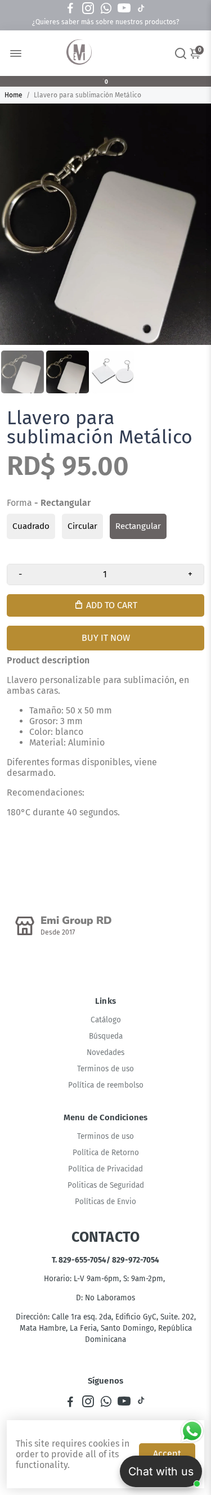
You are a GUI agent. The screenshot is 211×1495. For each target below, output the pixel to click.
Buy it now (106, 637)
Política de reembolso (105, 1085)
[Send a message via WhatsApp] (192, 1431)
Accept (167, 1453)
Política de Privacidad (105, 1169)
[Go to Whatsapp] (106, 8)
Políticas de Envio (105, 1201)
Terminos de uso (105, 1069)
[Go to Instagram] (88, 8)
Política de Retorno (106, 1152)
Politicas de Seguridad (106, 1185)
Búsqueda (106, 1036)
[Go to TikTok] (141, 8)
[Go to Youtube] (124, 8)
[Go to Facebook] (70, 8)
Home (14, 95)
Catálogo (106, 1020)
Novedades (105, 1052)
